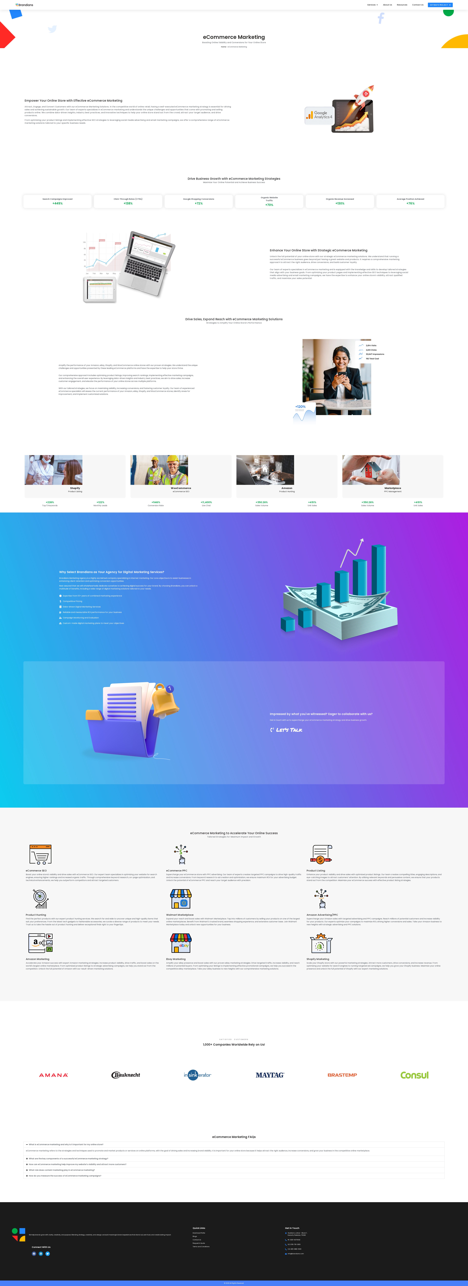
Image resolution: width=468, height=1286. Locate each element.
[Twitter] (47, 1254)
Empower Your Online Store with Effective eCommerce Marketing (73, 101)
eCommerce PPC (176, 870)
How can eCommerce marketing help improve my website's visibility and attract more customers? (77, 1164)
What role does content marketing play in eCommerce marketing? (62, 1170)
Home (223, 47)
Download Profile (199, 1233)
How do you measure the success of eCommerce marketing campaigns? (65, 1175)
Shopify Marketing (318, 959)
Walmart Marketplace (180, 915)
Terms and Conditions (201, 1247)
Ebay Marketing (176, 959)
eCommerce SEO (36, 870)
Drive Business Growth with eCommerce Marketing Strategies (234, 179)
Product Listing (316, 870)
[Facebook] (34, 1254)
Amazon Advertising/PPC (322, 915)
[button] (234, 1144)
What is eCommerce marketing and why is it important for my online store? (66, 1144)
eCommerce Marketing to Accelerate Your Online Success (234, 833)
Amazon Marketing (37, 959)
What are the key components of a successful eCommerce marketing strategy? (68, 1158)
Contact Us (197, 1240)
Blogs (195, 1236)
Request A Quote (199, 1243)
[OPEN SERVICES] (377, 4)
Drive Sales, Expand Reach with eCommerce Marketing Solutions (234, 319)
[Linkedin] (41, 1254)
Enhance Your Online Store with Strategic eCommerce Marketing (318, 250)
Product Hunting (36, 915)
